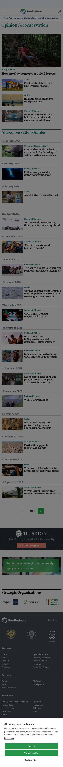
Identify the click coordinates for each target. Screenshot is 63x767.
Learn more (9, 738)
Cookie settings (31, 760)
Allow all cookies (31, 753)
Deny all (31, 746)
